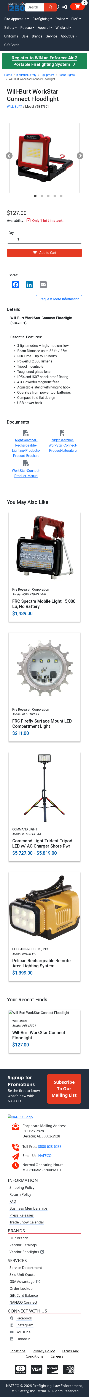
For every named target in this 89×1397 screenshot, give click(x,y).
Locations (17, 1351)
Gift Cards (11, 45)
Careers (57, 1356)
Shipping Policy (22, 1187)
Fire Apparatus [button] (15, 19)
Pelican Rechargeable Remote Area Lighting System (41, 963)
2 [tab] (42, 196)
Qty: (11, 233)
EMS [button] (74, 19)
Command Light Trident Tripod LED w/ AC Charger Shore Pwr (42, 843)
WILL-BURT (14, 107)
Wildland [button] (62, 28)
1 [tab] (35, 196)
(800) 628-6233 (50, 1146)
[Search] (50, 7)
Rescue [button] (26, 28)
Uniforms (11, 36)
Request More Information (59, 299)
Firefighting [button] (40, 19)
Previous (7, 154)
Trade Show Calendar (27, 1222)
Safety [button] (9, 28)
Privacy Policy (44, 1351)
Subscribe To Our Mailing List (64, 1088)
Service (51, 36)
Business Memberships (29, 1208)
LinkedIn (23, 1339)
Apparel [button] (43, 28)
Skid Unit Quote (22, 1274)
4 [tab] (54, 196)
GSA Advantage (22, 1281)
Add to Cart (47, 253)
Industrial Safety (26, 74)
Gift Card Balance (24, 1295)
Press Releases (22, 1215)
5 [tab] (61, 196)
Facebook (24, 1318)
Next (78, 154)
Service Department (26, 1267)
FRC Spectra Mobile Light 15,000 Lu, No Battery (43, 604)
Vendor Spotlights (25, 1251)
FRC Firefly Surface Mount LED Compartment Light (42, 723)
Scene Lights (67, 74)
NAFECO (45, 1155)
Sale (25, 36)
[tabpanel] (44, 158)
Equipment (47, 74)
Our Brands (19, 1238)
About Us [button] (68, 36)
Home (8, 74)
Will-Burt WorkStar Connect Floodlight (38, 1035)
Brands (37, 36)
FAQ (13, 1201)
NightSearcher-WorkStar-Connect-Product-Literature (63, 445)
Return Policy (20, 1194)
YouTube (23, 1332)
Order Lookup (21, 1288)
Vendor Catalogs (23, 1245)
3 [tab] (48, 196)
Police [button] (60, 19)
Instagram (24, 1325)
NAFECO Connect (23, 1302)
